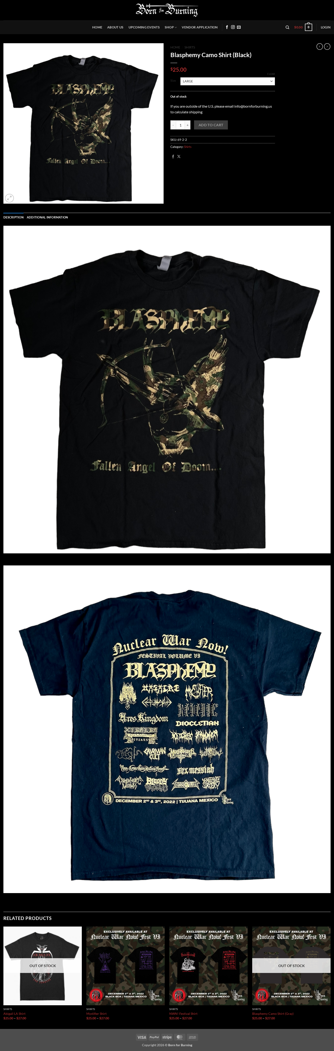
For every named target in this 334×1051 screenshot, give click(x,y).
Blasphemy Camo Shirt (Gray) (273, 1014)
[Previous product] (327, 46)
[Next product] (320, 46)
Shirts (189, 47)
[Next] (330, 977)
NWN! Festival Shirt (183, 1014)
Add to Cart (211, 125)
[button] (287, 27)
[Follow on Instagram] (233, 27)
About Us (115, 27)
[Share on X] (179, 157)
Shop (169, 27)
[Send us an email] (239, 27)
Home (97, 27)
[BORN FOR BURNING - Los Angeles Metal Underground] (167, 10)
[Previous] (3, 977)
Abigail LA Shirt (14, 1014)
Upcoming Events (144, 27)
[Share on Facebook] (173, 157)
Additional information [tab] (47, 217)
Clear (271, 73)
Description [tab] (13, 217)
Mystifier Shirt (96, 1014)
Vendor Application (200, 27)
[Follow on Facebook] (227, 27)
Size (173, 80)
